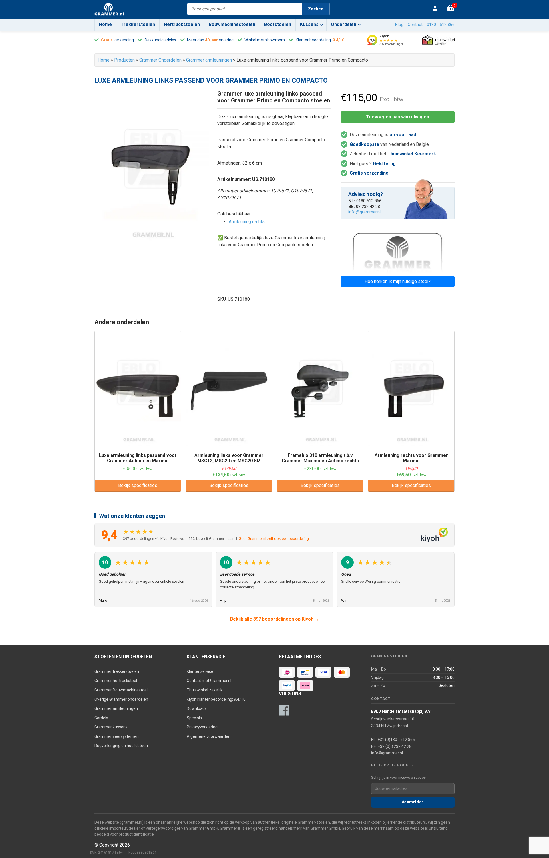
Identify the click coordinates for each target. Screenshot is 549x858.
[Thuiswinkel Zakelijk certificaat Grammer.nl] (438, 40)
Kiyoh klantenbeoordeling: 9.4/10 (216, 699)
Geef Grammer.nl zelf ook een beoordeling (274, 538)
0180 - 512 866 (441, 24)
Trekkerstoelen (138, 24)
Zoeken (315, 8)
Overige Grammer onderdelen (121, 699)
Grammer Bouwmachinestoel (121, 690)
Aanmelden (413, 802)
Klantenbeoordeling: (314, 40)
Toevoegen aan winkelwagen (397, 117)
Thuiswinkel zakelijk (204, 690)
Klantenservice (200, 671)
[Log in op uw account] (436, 9)
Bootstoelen (277, 24)
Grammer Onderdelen (160, 60)
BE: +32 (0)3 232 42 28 (391, 746)
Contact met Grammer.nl (209, 680)
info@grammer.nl (364, 212)
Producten (124, 60)
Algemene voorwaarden (208, 736)
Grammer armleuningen (209, 60)
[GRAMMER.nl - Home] (109, 9)
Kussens (309, 24)
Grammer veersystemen (116, 736)
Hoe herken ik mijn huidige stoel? (398, 281)
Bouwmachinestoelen (232, 24)
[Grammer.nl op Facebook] (284, 710)
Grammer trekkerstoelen (116, 671)
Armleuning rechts (247, 221)
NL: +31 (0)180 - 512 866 (393, 739)
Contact (415, 24)
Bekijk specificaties (137, 485)
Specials (194, 718)
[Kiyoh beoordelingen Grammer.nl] (434, 535)
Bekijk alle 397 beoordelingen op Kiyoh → (274, 619)
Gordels (101, 718)
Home (105, 24)
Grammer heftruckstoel (115, 680)
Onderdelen (343, 24)
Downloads (197, 708)
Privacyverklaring (202, 727)
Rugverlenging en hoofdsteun (121, 745)
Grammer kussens (111, 727)
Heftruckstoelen (182, 24)
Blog (399, 24)
